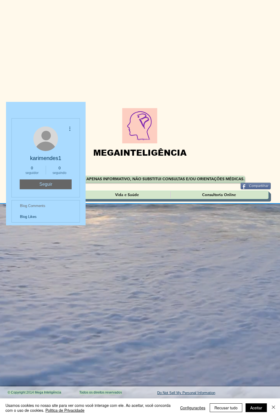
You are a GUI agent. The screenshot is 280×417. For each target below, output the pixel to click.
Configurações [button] (192, 407)
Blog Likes (28, 217)
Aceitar (256, 407)
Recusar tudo (226, 407)
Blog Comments (32, 206)
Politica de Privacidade (64, 410)
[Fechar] (273, 408)
